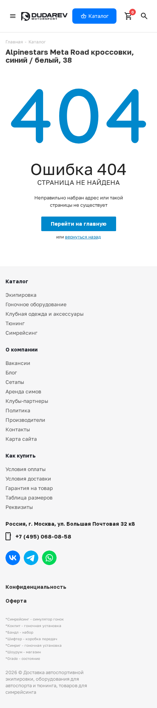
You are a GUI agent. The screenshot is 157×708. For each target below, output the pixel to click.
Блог (11, 372)
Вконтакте (12, 558)
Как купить (20, 455)
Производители (25, 420)
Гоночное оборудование (35, 304)
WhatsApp (49, 558)
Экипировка (21, 295)
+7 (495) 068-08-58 (43, 536)
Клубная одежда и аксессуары (44, 314)
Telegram (31, 558)
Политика (17, 410)
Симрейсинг (21, 333)
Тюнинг (14, 323)
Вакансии (17, 363)
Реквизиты (19, 507)
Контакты (17, 429)
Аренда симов (23, 391)
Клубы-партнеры (26, 401)
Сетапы (14, 382)
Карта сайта (21, 439)
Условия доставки (28, 478)
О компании (21, 349)
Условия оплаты (25, 469)
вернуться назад (83, 237)
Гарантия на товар (29, 488)
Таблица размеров (29, 497)
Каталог (16, 281)
